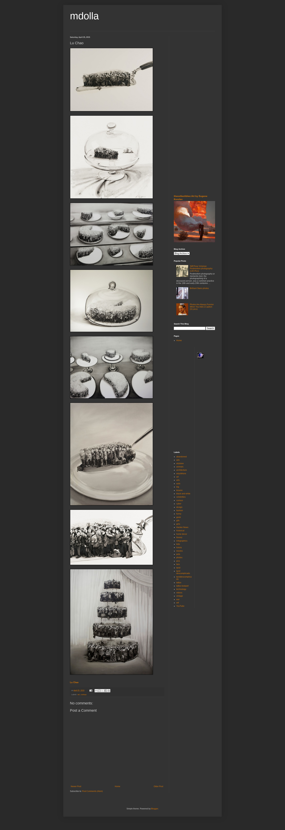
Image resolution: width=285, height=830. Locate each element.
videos (179, 593)
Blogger (154, 809)
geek (178, 517)
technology (181, 589)
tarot (178, 568)
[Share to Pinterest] (108, 690)
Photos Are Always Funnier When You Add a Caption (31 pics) (202, 306)
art (79, 694)
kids (178, 544)
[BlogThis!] (99, 690)
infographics (181, 541)
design (179, 507)
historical (180, 530)
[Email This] (96, 690)
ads (178, 460)
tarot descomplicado (183, 572)
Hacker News (182, 527)
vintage (179, 596)
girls (178, 524)
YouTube (180, 606)
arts (178, 480)
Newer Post (76, 786)
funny (178, 514)
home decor (181, 534)
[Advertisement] (184, 56)
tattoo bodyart (182, 586)
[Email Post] (91, 690)
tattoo (178, 582)
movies (179, 551)
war (178, 599)
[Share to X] (102, 690)
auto (178, 483)
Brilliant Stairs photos (199, 288)
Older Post (158, 786)
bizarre (179, 490)
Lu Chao (74, 682)
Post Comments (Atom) (92, 791)
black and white (183, 493)
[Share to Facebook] (105, 690)
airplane (180, 463)
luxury (179, 547)
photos (179, 557)
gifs (177, 520)
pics (178, 561)
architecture (181, 470)
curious (84, 694)
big (177, 487)
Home (117, 786)
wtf (177, 603)
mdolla (84, 15)
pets (178, 554)
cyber (178, 504)
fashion (179, 510)
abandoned (181, 457)
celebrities (181, 497)
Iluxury (179, 537)
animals (179, 467)
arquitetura (181, 473)
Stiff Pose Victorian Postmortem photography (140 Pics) (201, 268)
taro (178, 564)
